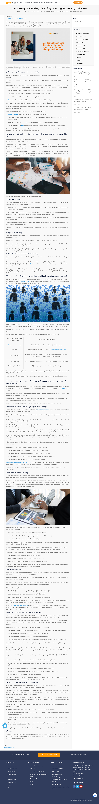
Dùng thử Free (78, 2)
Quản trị (9, 785)
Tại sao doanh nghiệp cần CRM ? (37, 771)
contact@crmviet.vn (80, 775)
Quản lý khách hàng (12, 768)
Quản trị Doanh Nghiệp (82, 51)
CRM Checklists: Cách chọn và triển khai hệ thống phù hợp (82, 108)
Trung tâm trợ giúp (56, 784)
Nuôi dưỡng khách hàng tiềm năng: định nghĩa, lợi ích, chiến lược (64, 11)
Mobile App (10, 787)
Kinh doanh (22, 18)
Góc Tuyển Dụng (56, 777)
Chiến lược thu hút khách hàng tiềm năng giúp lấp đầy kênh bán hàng (83, 82)
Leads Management (9, 747)
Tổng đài (78, 60)
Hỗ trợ (31, 781)
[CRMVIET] (11, 2)
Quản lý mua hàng (12, 774)
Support (9, 777)
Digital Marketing (81, 36)
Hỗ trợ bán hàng (11, 771)
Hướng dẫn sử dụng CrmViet (36, 766)
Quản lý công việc (12, 782)
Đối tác (31, 784)
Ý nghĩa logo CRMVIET (57, 768)
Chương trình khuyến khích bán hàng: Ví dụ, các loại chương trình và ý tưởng (83, 91)
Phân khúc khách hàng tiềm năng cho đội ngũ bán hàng (83, 100)
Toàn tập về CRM (34, 778)
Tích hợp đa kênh (12, 779)
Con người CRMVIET (57, 774)
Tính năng (79, 57)
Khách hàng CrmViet (82, 39)
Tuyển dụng (79, 63)
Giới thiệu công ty (56, 766)
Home (18, 11)
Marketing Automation (12, 766)
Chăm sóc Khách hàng (36, 11)
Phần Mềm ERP (80, 48)
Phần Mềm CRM (80, 45)
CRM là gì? (32, 768)
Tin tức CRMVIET (81, 54)
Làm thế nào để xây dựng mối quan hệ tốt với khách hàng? (82, 73)
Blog (25, 11)
